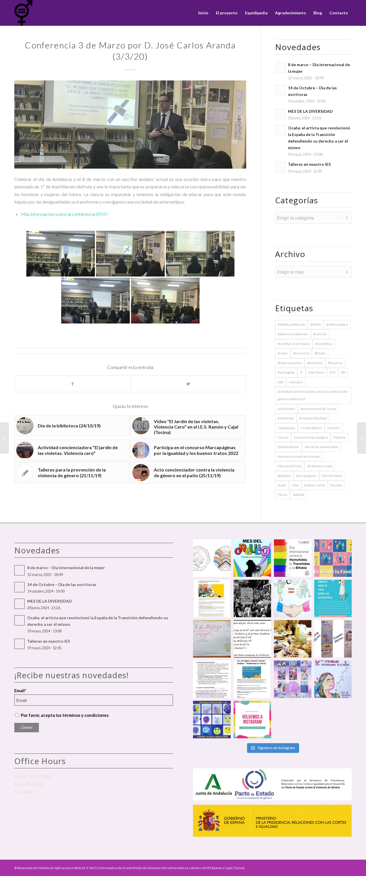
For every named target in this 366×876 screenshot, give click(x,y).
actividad (296, 382)
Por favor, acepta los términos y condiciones (65, 715)
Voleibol (298, 494)
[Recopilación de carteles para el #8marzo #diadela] (292, 679)
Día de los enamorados (321, 447)
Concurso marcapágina (311, 437)
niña (295, 485)
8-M (332, 372)
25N (280, 382)
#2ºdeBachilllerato (291, 324)
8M (343, 372)
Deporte (339, 437)
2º (301, 372)
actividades (286, 409)
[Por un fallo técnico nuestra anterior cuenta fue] (252, 719)
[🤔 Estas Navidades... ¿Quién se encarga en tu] (292, 639)
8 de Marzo (316, 372)
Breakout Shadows (313, 418)
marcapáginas (306, 476)
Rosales (336, 485)
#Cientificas (324, 344)
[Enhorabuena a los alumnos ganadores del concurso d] (292, 598)
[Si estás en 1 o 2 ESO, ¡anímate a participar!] (252, 679)
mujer (282, 485)
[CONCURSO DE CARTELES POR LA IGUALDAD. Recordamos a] (211, 639)
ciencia (283, 437)
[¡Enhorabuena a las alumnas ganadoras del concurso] (333, 639)
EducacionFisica (290, 466)
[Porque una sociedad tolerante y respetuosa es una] (252, 558)
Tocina (282, 494)
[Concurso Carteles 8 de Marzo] (361, 438)
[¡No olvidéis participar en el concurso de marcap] (211, 679)
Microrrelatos (332, 476)
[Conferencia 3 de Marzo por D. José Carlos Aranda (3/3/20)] (130, 124)
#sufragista (286, 372)
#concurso (301, 353)
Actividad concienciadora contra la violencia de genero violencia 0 (312, 395)
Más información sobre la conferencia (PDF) (64, 214)
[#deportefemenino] (252, 639)
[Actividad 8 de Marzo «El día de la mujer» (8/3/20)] (4, 438)
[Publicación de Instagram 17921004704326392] (333, 598)
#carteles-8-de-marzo (294, 344)
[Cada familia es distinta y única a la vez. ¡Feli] (333, 558)
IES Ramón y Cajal (319, 466)
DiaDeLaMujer (288, 447)
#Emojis (320, 353)
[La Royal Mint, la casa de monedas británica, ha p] (211, 558)
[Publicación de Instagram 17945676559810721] (211, 598)
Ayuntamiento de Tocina (318, 409)
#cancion (320, 334)
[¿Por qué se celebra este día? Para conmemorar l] (292, 558)
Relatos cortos (314, 485)
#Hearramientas (290, 363)
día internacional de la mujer (299, 456)
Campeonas (286, 428)
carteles (333, 428)
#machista (315, 363)
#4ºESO (316, 324)
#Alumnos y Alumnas (293, 334)
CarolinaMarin (311, 428)
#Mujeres (335, 363)
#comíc (283, 353)
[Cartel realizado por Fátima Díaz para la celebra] (333, 679)
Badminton (286, 418)
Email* (20, 690)
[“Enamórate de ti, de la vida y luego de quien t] (252, 598)
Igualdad (284, 476)
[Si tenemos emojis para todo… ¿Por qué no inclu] (211, 719)
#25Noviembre (337, 324)
